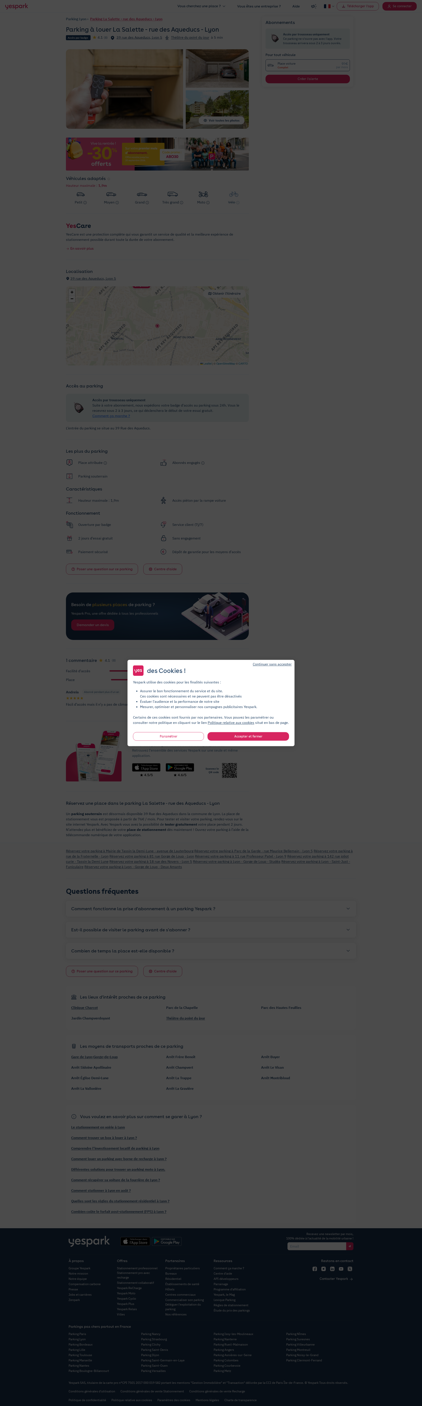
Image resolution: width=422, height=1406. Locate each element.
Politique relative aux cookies (231, 722)
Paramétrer (168, 736)
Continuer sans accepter (272, 664)
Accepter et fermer (248, 736)
